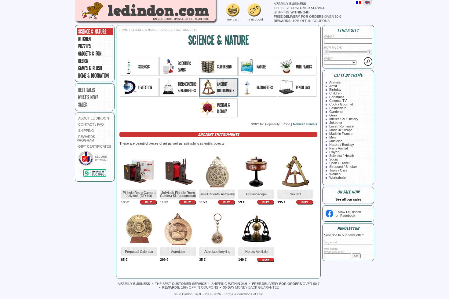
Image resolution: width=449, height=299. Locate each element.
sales (82, 104)
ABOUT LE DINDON (93, 118)
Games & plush (90, 68)
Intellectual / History (343, 119)
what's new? (88, 97)
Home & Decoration (93, 75)
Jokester (335, 122)
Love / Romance (341, 126)
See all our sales (348, 199)
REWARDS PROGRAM (86, 138)
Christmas (337, 97)
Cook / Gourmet (341, 104)
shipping (291, 12)
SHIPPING (86, 130)
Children (335, 93)
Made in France (340, 133)
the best (299, 8)
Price (286, 124)
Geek (333, 115)
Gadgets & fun (89, 53)
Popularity (272, 124)
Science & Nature (92, 31)
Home (123, 29)
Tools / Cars (338, 170)
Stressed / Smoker (343, 166)
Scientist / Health (341, 155)
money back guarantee (251, 287)
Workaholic (337, 177)
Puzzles (84, 46)
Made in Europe (340, 130)
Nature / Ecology (341, 144)
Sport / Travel (339, 163)
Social (333, 159)
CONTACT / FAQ (91, 124)
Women (335, 174)
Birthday (335, 89)
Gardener (336, 111)
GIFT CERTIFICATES (94, 146)
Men (332, 137)
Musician (335, 141)
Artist (333, 86)
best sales (86, 90)
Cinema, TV (338, 100)
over (307, 16)
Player (334, 152)
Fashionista (337, 108)
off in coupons (302, 21)
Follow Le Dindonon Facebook (348, 213)
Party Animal (338, 148)
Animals (335, 82)
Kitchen (84, 38)
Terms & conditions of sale (243, 294)
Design (83, 61)
